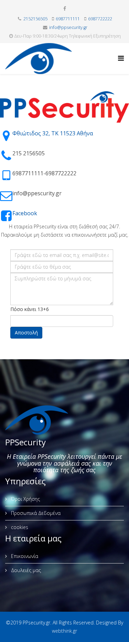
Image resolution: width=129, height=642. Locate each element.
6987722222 (100, 19)
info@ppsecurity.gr (68, 27)
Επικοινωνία (24, 556)
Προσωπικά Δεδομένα (35, 513)
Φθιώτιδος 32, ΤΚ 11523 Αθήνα (52, 133)
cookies (19, 527)
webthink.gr (64, 631)
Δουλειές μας (25, 570)
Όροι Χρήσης (25, 499)
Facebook (24, 213)
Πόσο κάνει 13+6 (29, 309)
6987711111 (68, 19)
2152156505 (35, 19)
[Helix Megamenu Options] (121, 58)
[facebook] (64, 8)
